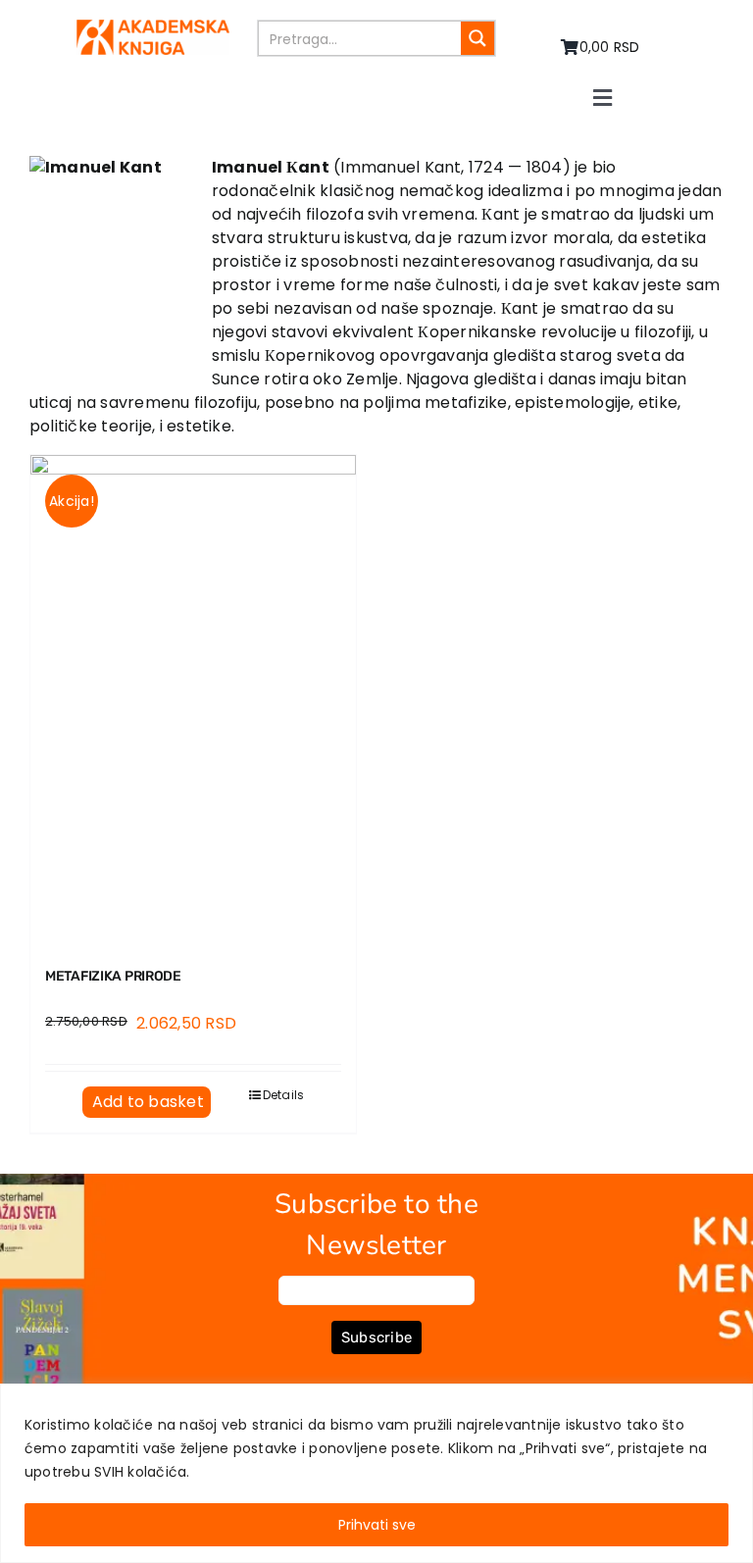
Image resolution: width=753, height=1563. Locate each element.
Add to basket (148, 1101)
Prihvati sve (377, 1525)
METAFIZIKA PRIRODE (113, 976)
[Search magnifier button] (477, 38)
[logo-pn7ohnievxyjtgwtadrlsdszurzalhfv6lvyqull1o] (152, 27)
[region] (376, 1473)
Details (284, 1094)
